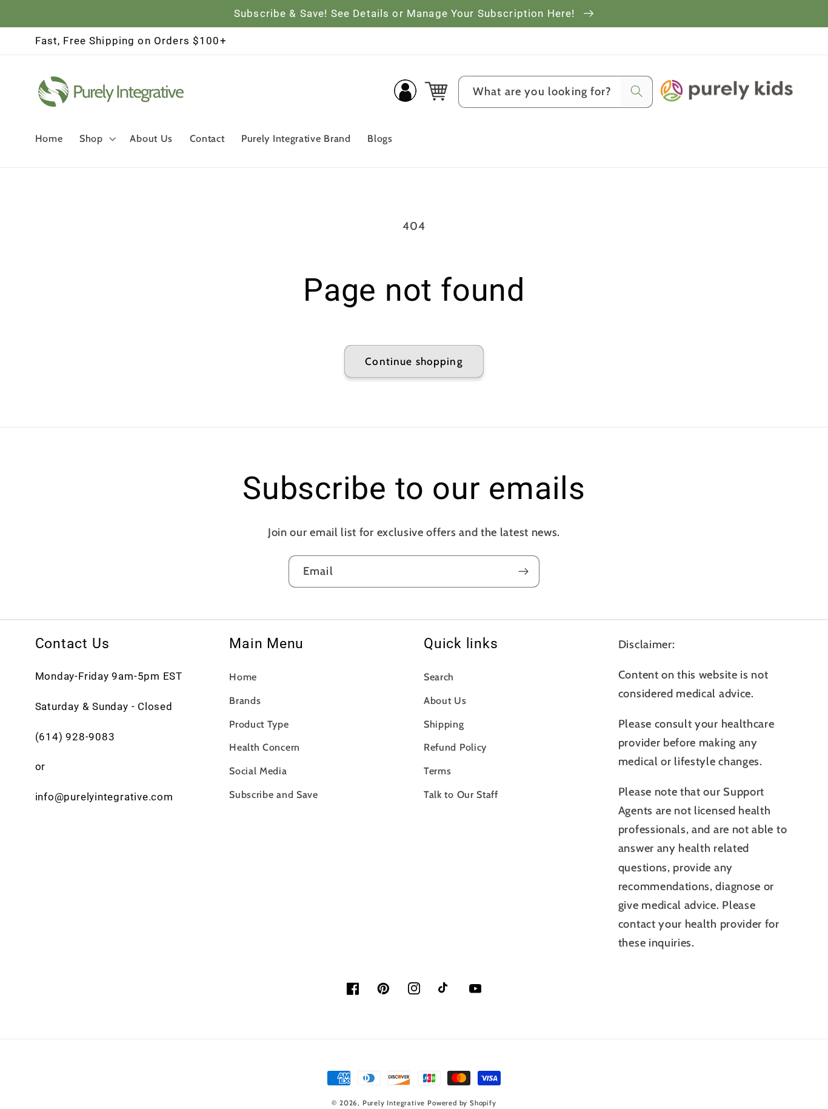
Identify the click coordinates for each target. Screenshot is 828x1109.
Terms (437, 771)
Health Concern (264, 747)
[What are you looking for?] (636, 91)
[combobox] (555, 92)
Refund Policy (455, 747)
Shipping (444, 724)
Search (439, 677)
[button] (96, 138)
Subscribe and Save (273, 794)
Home (243, 677)
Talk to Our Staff (461, 794)
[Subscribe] (523, 571)
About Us (445, 700)
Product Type (259, 724)
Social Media (258, 771)
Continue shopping (414, 361)
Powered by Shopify (461, 1103)
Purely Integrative (394, 1103)
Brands (245, 700)
